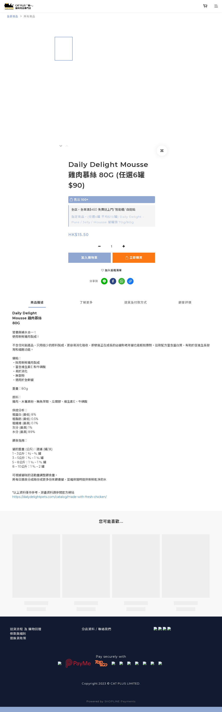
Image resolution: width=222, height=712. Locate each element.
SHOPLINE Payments (119, 701)
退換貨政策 (18, 638)
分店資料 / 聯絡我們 (96, 629)
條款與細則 (18, 634)
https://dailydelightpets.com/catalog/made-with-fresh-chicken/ (59, 497)
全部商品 (12, 16)
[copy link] (130, 281)
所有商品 (29, 16)
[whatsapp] (121, 281)
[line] (104, 281)
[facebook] (113, 281)
